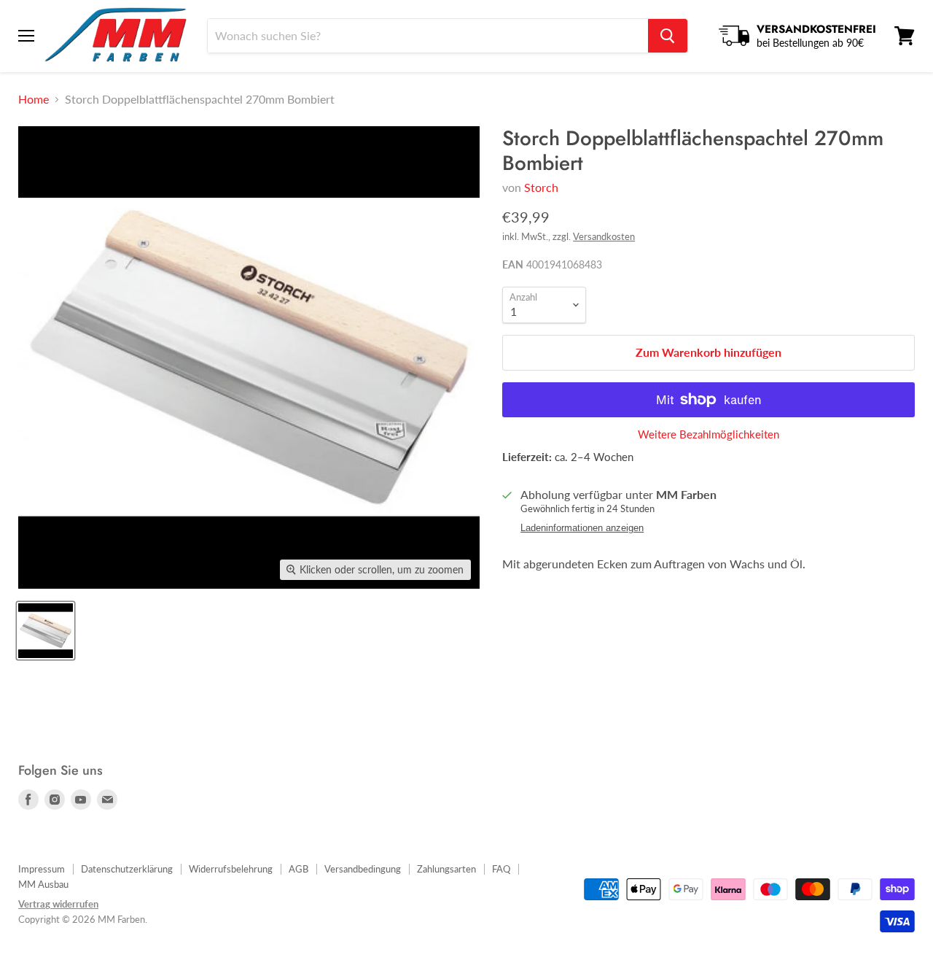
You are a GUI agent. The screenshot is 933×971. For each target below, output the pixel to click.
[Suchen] (667, 36)
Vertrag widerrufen (58, 904)
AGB (298, 869)
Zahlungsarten (446, 869)
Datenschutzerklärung (127, 869)
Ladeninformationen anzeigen (582, 528)
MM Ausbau (43, 884)
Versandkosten (604, 236)
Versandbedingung (362, 869)
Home (33, 99)
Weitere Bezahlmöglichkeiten (708, 434)
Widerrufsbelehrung (231, 869)
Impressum (41, 869)
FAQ (501, 869)
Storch (541, 187)
